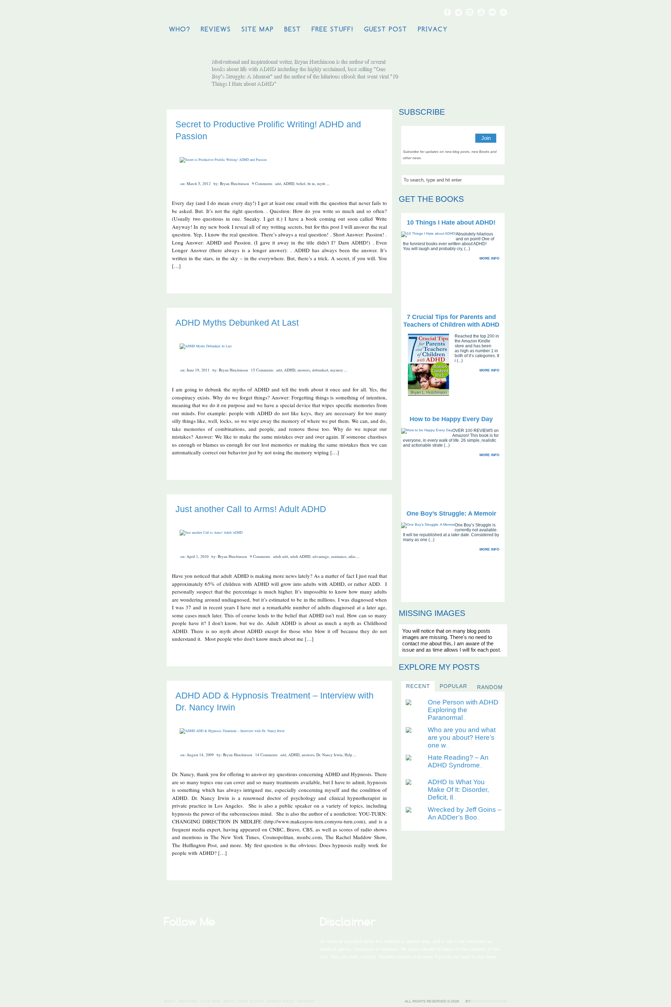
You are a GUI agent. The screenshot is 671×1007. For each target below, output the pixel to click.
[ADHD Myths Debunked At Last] (205, 345)
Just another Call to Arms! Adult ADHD (250, 509)
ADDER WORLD (217, 13)
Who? (179, 29)
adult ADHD (300, 556)
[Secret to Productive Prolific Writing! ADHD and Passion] (223, 159)
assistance (338, 556)
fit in (311, 183)
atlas (351, 556)
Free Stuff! (333, 29)
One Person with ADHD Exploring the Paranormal (463, 709)
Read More (370, 284)
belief (300, 183)
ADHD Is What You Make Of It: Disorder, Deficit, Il (458, 789)
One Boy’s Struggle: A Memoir (451, 513)
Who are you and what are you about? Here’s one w (462, 737)
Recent (418, 686)
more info (489, 258)
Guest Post (385, 29)
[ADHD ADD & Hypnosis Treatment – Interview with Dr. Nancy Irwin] (232, 730)
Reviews (216, 29)
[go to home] (455, 74)
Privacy (433, 29)
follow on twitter (458, 12)
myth (321, 183)
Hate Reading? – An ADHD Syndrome (458, 761)
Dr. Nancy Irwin (329, 754)
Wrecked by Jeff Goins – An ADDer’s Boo (465, 813)
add (278, 183)
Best (292, 29)
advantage (320, 556)
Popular (453, 686)
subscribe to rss (503, 12)
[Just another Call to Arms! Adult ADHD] (211, 532)
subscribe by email (492, 12)
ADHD (288, 183)
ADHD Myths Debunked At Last (237, 322)
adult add (280, 556)
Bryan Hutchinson (489, 1001)
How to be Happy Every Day (451, 419)
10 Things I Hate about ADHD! (451, 222)
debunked (320, 370)
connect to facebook (447, 12)
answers (303, 370)
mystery (336, 370)
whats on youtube (481, 12)
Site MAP (257, 29)
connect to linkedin (470, 12)
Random (490, 687)
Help (348, 754)
